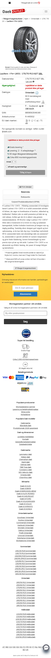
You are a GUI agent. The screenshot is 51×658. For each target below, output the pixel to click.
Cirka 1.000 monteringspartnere (25, 359)
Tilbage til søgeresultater (12, 19)
